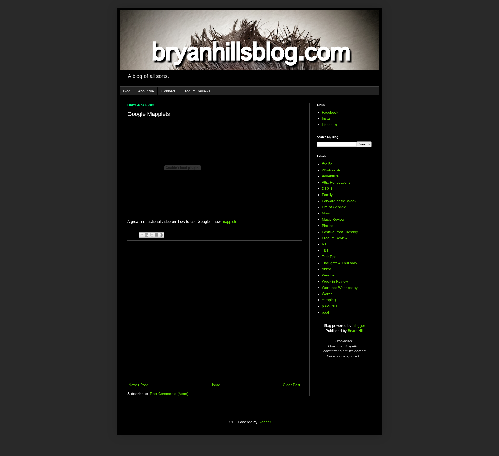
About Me (146, 91)
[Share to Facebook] (156, 235)
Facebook (330, 112)
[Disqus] (214, 312)
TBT (325, 250)
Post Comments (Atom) (169, 394)
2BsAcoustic (332, 170)
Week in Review (335, 281)
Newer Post (138, 385)
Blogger (358, 325)
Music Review (333, 219)
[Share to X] (151, 235)
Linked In (329, 124)
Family (327, 195)
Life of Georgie (334, 207)
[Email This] (141, 235)
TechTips (329, 257)
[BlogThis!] (146, 235)
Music (326, 213)
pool (325, 312)
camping (329, 300)
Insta (326, 118)
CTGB (327, 188)
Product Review (334, 238)
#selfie (327, 164)
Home (215, 385)
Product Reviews (196, 91)
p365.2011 (330, 306)
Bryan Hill (355, 331)
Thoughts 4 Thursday (339, 263)
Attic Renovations (336, 182)
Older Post (291, 385)
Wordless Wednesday (340, 287)
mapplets (229, 221)
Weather (329, 275)
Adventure (330, 176)
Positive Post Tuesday (340, 232)
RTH (325, 244)
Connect (168, 91)
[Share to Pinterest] (161, 235)
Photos (327, 226)
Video (326, 269)
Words (327, 294)
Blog (126, 91)
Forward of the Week (339, 201)
